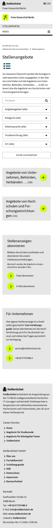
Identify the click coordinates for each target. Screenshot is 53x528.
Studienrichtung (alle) (16, 135)
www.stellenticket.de (19, 518)
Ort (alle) (9, 144)
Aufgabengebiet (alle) (16, 109)
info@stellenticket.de (21, 514)
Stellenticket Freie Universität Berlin (15, 49)
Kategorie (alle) (13, 117)
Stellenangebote (38, 49)
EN (49, 3)
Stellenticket (10, 399)
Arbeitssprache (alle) (15, 126)
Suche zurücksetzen (25, 155)
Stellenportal (11, 26)
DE (44, 3)
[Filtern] (46, 100)
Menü (5, 31)
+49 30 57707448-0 (17, 510)
